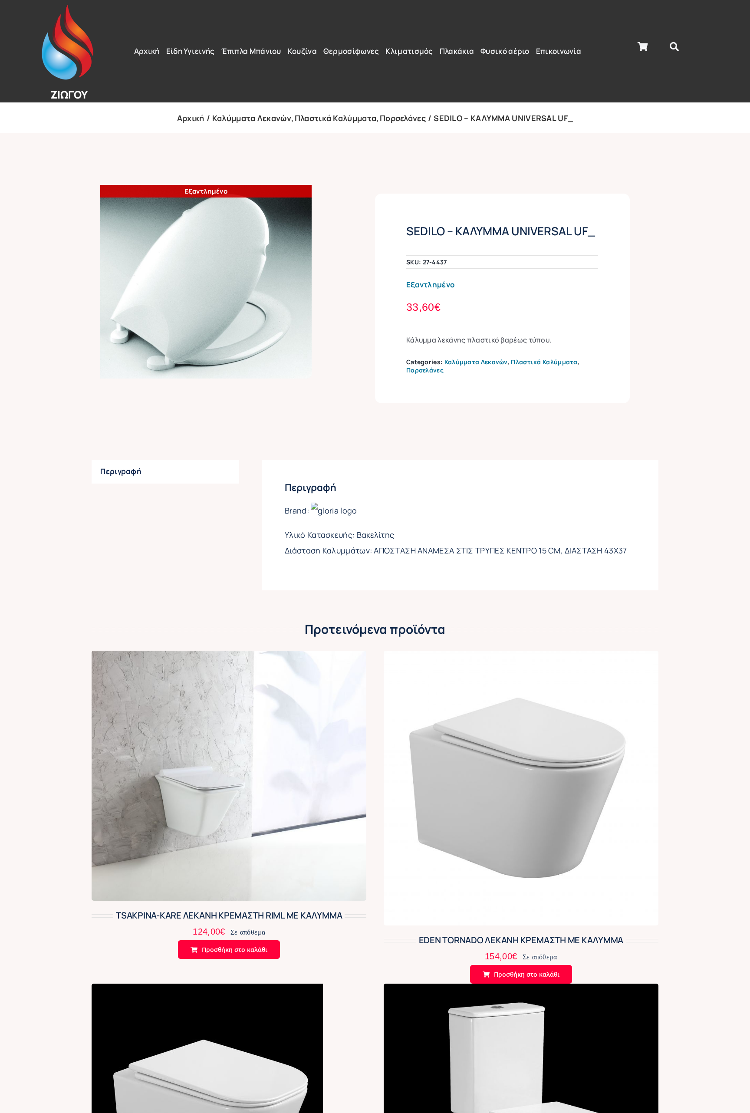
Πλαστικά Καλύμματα (544, 362)
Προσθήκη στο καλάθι (234, 949)
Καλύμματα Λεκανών (476, 362)
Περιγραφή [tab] (120, 471)
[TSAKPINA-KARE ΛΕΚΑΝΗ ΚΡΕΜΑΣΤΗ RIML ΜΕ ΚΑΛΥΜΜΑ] (229, 658)
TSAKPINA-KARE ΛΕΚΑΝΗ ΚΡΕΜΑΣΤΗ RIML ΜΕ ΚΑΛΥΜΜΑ (229, 915)
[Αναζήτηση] (674, 47)
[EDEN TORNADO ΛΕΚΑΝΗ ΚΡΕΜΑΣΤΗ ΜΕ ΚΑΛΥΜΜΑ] (521, 658)
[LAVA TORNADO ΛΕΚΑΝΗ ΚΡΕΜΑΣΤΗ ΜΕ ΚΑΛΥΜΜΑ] (207, 991)
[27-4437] (206, 282)
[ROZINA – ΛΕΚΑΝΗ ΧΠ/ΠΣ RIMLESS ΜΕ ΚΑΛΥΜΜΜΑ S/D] (521, 991)
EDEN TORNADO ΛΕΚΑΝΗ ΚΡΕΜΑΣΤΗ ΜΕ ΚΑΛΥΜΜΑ (521, 940)
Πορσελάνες (425, 370)
